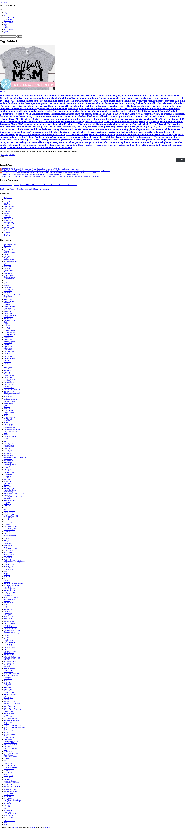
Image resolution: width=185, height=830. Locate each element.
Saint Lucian (8, 699)
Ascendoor (32, 827)
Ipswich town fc (9, 462)
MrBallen (7, 575)
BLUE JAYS (8, 291)
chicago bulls (8, 348)
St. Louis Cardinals (10, 731)
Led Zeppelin (8, 518)
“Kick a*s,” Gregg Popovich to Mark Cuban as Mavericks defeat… (30, 189)
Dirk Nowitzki (8, 384)
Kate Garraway (8, 492)
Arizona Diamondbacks (11, 261)
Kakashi (6, 485)
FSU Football (8, 419)
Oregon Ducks (8, 641)
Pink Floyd (7, 665)
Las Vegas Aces (8, 512)
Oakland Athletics (9, 623)
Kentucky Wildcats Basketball (13, 497)
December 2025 (9, 206)
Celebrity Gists (8, 336)
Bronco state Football (10, 310)
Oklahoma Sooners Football (12, 634)
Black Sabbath (8, 289)
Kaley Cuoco (8, 486)
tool (5, 760)
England (6, 398)
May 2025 (7, 213)
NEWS (6, 604)
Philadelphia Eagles (10, 661)
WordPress (48, 827)
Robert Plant (7, 687)
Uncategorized (8, 22)
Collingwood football (10, 358)
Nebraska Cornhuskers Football (13, 583)
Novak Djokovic (9, 621)
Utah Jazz (7, 777)
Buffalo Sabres (8, 317)
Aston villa (7, 265)
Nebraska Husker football (11, 585)
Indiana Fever (8, 452)
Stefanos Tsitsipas (9, 734)
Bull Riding (7, 318)
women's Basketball (10, 814)
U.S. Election (8, 772)
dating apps (7, 370)
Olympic (6, 635)
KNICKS (7, 502)
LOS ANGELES (9, 524)
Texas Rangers (8, 755)
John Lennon (8, 481)
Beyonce (6, 285)
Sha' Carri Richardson (10, 717)
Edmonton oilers (9, 395)
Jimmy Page (7, 476)
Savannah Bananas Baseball (12, 710)
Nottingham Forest (9, 620)
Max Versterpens (9, 554)
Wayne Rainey (8, 793)
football (6, 414)
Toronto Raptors (9, 769)
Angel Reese (8, 258)
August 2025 (8, 208)
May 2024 (7, 234)
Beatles (6, 282)
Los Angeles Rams (9, 530)
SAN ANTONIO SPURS (12, 703)
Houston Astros (8, 443)
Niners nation (8, 613)
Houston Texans (9, 445)
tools (5, 762)
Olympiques (7, 639)
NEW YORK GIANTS (11, 592)
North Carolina (8, 616)
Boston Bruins (8, 298)
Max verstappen (9, 552)
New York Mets (8, 595)
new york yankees (9, 599)
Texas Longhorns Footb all (12, 753)
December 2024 (9, 222)
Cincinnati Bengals (9, 351)
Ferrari (6, 405)
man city (6, 540)
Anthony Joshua (9, 259)
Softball (2, 91)
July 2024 (7, 231)
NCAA (6, 580)
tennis (5, 750)
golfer (5, 434)
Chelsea (6, 344)
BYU (5, 322)
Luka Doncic (8, 537)
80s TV (6, 247)
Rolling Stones (8, 691)
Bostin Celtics (8, 296)
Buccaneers (7, 311)
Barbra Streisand (9, 279)
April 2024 (7, 236)
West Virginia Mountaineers (12, 800)
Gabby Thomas (8, 424)
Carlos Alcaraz (8, 329)
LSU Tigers (7, 246)
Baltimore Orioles (9, 277)
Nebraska (7, 582)
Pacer (5, 649)
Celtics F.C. (7, 337)
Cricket (6, 363)
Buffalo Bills (12, 17)
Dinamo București (9, 382)
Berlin (6, 284)
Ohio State (7, 625)
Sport (5, 729)
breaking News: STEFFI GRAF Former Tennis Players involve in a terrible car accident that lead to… (45, 185)
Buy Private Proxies (6, 185)
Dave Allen (7, 372)
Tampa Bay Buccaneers (11, 741)
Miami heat (7, 559)
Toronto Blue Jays (9, 765)
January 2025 (8, 220)
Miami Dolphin (8, 557)
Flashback (7, 408)
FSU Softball (8, 421)
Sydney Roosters (9, 737)
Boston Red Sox (9, 301)
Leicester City (8, 521)
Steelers (6, 732)
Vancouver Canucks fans (11, 783)
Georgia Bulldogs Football (12, 429)
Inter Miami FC (8, 455)
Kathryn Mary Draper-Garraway (14, 493)
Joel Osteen (7, 478)
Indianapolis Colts (9, 453)
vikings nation (8, 784)
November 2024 (9, 224)
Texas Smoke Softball (10, 757)
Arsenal (6, 263)
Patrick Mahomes (9, 653)
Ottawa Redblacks (9, 647)
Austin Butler (8, 273)
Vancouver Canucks (10, 781)
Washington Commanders (12, 791)
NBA (5, 14)
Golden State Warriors (10, 431)
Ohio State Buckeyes (10, 627)
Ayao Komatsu (8, 275)
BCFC (6, 280)
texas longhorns (8, 751)
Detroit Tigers (8, 381)
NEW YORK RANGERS (12, 597)
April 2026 (7, 205)
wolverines (7, 812)
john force (7, 479)
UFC (5, 774)
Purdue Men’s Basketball (11, 673)
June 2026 (7, 201)
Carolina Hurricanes (10, 330)
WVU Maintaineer (9, 821)
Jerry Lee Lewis (9, 473)
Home (6, 12)
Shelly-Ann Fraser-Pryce (11, 720)
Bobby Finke (8, 292)
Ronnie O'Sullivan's (10, 694)
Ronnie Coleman (9, 692)
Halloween (7, 440)
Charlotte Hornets (9, 341)
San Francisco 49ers (10, 706)
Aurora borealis (8, 272)
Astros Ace (7, 266)
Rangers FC (7, 682)
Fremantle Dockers (9, 417)
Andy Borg (7, 256)
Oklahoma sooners (9, 632)
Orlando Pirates (8, 644)
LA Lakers (7, 505)
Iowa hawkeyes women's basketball (15, 457)
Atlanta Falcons (8, 270)
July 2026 (7, 199)
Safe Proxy (3, 189)
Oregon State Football (10, 642)
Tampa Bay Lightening (11, 743)
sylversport (3, 2)
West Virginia (8, 798)
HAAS (6, 438)
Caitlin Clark (8, 325)
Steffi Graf (7, 736)
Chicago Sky (8, 350)
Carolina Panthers (9, 332)
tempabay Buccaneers (10, 744)
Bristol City (7, 308)
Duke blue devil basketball (12, 389)
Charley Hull (8, 339)
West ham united (9, 795)
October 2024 (8, 225)
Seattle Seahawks (9, 713)
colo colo (6, 360)
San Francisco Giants (10, 708)
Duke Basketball (9, 388)
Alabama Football (9, 253)
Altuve (6, 254)
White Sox (7, 805)
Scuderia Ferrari (9, 712)
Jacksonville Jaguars (10, 464)
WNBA (6, 809)
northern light (8, 618)
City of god (7, 353)
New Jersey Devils (9, 589)
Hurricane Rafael (9, 447)
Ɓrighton (6, 324)
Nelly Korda (7, 587)
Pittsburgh (7, 666)
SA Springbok (8, 698)
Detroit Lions (8, 377)
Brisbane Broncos (9, 306)
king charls (7, 498)
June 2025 (7, 211)
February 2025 (8, 218)
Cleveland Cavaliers (10, 355)
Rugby (6, 696)
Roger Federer (8, 689)
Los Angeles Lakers (10, 528)
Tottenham (7, 770)
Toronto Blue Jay (9, 763)
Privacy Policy (8, 29)
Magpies (6, 538)
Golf (5, 433)
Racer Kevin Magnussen (11, 675)
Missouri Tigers (8, 569)
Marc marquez (8, 545)
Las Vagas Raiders (9, 511)
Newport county (9, 602)
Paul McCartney (9, 654)
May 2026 (7, 203)
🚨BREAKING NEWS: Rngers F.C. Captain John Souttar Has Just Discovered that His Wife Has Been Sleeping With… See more (40, 169)
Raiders (10, 19)
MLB (5, 24)
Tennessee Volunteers (10, 748)
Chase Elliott (8, 343)
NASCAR (7, 576)
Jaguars (6, 467)
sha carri (6, 715)
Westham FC (8, 803)
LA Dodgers (7, 504)
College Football (9, 356)
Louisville (7, 531)
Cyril (5, 365)
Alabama (6, 251)
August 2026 (8, 198)
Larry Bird (7, 509)
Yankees (6, 824)
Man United (7, 542)
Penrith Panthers (9, 656)
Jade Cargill (7, 466)
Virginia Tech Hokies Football (13, 786)
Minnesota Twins (9, 564)
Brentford (7, 305)
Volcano (6, 788)
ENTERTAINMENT (10, 400)
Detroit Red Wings (9, 379)
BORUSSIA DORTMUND (12, 294)
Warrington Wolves (10, 789)
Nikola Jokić (8, 611)
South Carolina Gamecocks (12, 725)
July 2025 (7, 210)
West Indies (7, 796)
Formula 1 (7, 415)
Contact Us (7, 33)
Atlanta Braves (8, 268)
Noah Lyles (7, 615)
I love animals (8, 450)
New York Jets (8, 594)
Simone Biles (8, 722)
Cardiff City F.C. (9, 327)
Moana (6, 573)
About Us (7, 31)
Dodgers (6, 386)
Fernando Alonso (9, 403)
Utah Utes (7, 779)
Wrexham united (9, 817)
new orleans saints (9, 590)
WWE (6, 28)
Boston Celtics (8, 299)
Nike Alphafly (8, 609)
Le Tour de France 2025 (11, 516)
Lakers (6, 507)
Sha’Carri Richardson (10, 718)
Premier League (8, 21)
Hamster (6, 441)
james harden (8, 469)
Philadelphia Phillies (10, 663)
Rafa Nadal (7, 677)
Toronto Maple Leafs (10, 767)
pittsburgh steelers (9, 668)
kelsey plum (7, 495)
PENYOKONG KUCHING (12, 658)
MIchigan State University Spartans (14, 561)
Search (2, 156)
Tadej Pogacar (8, 739)
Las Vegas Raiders (9, 514)
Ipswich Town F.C (9, 460)
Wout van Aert (8, 815)
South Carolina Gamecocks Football (15, 727)
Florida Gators (8, 410)
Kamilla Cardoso (9, 488)
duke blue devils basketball (12, 393)
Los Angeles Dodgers (10, 526)
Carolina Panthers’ (9, 334)
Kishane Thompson (10, 500)
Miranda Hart (8, 568)
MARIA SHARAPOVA (11, 549)
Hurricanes (7, 448)
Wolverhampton (9, 810)
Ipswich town (8, 459)
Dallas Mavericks (9, 369)
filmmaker (7, 407)
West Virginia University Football (14, 802)
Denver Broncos (9, 374)
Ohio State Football (10, 628)
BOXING (7, 303)
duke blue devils (9, 391)
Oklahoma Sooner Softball (12, 630)
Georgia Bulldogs (9, 427)
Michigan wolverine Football (12, 563)
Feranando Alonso (9, 401)
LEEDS (6, 519)
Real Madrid (7, 684)
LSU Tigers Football (10, 535)
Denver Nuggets (9, 376)
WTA (5, 26)
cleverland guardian (10, 244)
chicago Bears (8, 346)
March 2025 (7, 217)
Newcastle (7, 601)
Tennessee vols (8, 746)
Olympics (7, 637)
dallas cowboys (8, 367)
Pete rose (6, 660)
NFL (5, 15)
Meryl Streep (8, 556)
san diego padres (9, 705)
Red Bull (6, 686)
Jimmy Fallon (8, 474)
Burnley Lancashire (10, 320)
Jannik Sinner (8, 471)
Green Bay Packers (10, 436)
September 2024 (9, 227)
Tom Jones (7, 758)
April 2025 (7, 215)
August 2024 (8, 229)
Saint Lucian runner (10, 701)
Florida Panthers (9, 412)
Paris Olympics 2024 (10, 651)
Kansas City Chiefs (10, 490)
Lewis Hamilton (9, 523)
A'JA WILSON (8, 249)
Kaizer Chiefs (8, 483)
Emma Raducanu (9, 396)
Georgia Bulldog (9, 426)
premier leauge (8, 672)
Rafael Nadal (8, 679)
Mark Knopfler (8, 550)
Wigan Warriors (8, 807)
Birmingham (7, 287)
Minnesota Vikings (9, 566)
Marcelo (6, 547)
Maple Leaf (7, 544)
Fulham (6, 422)
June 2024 (7, 232)
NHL (5, 608)
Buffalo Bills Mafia (10, 315)
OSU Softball (8, 646)
